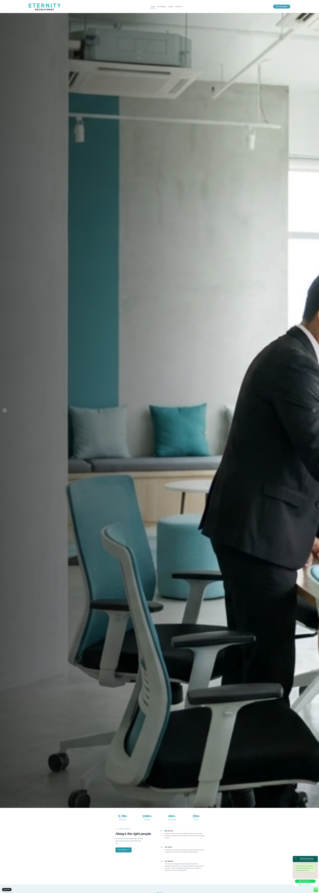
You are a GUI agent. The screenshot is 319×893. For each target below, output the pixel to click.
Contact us (179, 6)
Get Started (123, 850)
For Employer (161, 6)
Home (153, 6)
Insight (170, 6)
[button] (4, 410)
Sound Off (6, 889)
